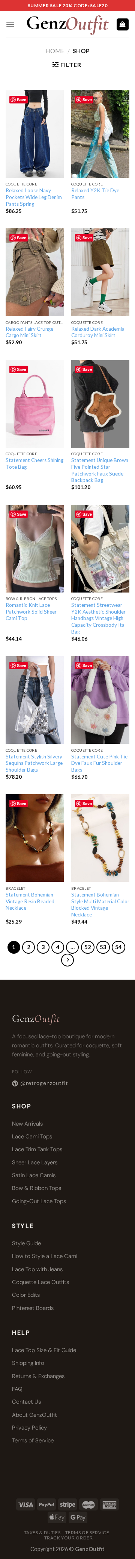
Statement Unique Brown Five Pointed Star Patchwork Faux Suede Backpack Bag (99, 470)
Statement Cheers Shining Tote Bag (34, 463)
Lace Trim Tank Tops (37, 1149)
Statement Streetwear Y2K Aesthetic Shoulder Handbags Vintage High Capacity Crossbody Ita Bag (98, 618)
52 (87, 947)
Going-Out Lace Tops (39, 1201)
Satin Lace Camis (34, 1175)
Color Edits (26, 1295)
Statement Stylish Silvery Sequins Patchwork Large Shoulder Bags (34, 763)
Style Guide (26, 1243)
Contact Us (26, 1402)
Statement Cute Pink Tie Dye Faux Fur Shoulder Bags (99, 763)
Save (21, 99)
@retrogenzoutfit (44, 1083)
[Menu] (10, 24)
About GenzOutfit (34, 1415)
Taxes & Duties (42, 1532)
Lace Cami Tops (32, 1136)
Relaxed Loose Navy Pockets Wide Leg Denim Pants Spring (34, 197)
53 (103, 947)
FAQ (17, 1389)
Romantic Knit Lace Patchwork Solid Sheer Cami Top (31, 611)
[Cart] (123, 24)
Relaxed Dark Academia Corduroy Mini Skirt (97, 332)
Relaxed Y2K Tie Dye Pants (95, 193)
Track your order (68, 1538)
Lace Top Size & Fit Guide (44, 1350)
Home (54, 50)
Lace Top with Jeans (37, 1269)
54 (118, 947)
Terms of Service (33, 1440)
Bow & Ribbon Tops (36, 1188)
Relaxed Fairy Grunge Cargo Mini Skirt (29, 332)
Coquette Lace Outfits (40, 1282)
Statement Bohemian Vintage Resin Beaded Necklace (30, 901)
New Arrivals (27, 1123)
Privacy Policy (29, 1427)
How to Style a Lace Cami (44, 1256)
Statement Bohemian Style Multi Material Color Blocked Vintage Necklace (100, 905)
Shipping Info (28, 1363)
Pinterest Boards (33, 1308)
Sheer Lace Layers (34, 1162)
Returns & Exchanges (38, 1376)
